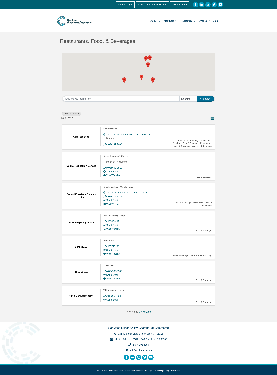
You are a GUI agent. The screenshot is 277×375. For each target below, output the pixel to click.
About (153, 21)
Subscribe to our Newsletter (152, 4)
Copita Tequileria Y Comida (115, 156)
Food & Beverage (70, 114)
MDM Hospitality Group (114, 215)
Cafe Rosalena (110, 129)
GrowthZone (145, 312)
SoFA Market (109, 240)
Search (206, 99)
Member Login (125, 4)
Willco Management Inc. (114, 290)
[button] (146, 59)
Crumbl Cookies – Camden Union (118, 187)
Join (215, 21)
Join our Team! (179, 4)
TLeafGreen (109, 265)
